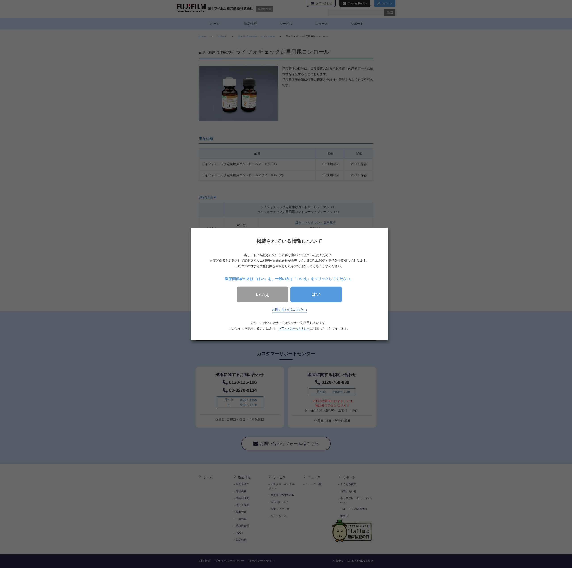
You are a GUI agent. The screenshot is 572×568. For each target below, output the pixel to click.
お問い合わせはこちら (287, 309)
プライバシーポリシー (294, 328)
